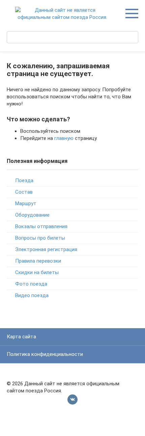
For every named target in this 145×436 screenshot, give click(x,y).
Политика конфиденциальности (45, 354)
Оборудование (32, 215)
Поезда (24, 180)
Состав (24, 192)
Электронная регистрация (46, 249)
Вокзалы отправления (41, 226)
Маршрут (25, 203)
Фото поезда (31, 284)
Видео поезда (32, 295)
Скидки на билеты (37, 272)
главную (64, 138)
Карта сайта (21, 337)
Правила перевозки (38, 261)
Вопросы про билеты (40, 238)
